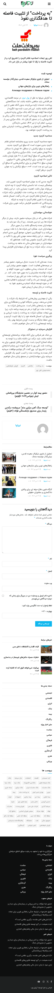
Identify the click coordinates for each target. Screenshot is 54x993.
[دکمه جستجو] (4, 4)
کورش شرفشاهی (12, 366)
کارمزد (23, 366)
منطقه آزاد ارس (35, 816)
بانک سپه (17, 783)
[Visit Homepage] (27, 4)
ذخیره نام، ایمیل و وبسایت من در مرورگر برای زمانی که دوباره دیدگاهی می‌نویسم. (30, 597)
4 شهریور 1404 (35, 469)
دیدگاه (48, 523)
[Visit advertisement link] (27, 378)
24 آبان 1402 (23, 25)
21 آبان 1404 (36, 460)
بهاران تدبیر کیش (38, 792)
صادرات (9, 806)
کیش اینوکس (32, 825)
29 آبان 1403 (35, 496)
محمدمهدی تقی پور (43, 370)
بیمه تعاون (47, 797)
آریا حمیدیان (46, 778)
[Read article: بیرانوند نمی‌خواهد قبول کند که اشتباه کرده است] (46, 670)
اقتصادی (48, 698)
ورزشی (49, 761)
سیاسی (49, 735)
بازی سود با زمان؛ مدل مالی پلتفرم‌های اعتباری (34, 928)
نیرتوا (36, 25)
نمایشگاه (29, 820)
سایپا (12, 802)
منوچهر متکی (46, 820)
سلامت (49, 729)
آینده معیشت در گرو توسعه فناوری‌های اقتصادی (33, 924)
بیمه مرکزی (27, 797)
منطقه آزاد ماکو (8, 816)
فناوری (49, 745)
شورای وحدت (20, 806)
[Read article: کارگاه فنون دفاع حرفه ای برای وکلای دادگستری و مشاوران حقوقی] (9, 493)
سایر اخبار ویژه (46, 724)
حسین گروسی (45, 802)
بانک (50, 708)
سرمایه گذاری (46, 806)
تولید (9, 797)
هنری (50, 756)
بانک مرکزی (19, 788)
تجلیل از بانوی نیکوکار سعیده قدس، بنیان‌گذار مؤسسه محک (26, 80)
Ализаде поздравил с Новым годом (30, 90)
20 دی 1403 (35, 481)
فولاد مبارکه (40, 811)
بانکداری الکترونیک (29, 783)
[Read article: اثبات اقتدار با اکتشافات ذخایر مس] (46, 649)
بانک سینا (8, 783)
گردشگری (48, 750)
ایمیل (49, 571)
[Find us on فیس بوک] (51, 981)
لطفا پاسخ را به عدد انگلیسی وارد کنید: (37, 605)
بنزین (48, 792)
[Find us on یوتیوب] (39, 981)
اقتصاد (36, 778)
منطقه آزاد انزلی (22, 816)
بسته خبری (8, 788)
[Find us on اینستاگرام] (44, 981)
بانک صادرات (46, 788)
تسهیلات (17, 797)
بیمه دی (37, 797)
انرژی (50, 703)
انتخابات (28, 778)
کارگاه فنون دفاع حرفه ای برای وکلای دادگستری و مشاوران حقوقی (36, 491)
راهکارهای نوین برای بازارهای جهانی (33, 86)
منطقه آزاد (47, 816)
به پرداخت (39, 366)
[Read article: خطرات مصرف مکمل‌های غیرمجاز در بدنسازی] (46, 660)
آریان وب (34, 987)
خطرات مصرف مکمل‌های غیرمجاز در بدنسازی (21, 657)
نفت (37, 820)
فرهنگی (49, 740)
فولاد (48, 811)
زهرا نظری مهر (22, 802)
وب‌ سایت (48, 583)
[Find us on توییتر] (48, 981)
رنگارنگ (49, 719)
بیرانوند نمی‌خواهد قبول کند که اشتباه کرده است (22, 669)
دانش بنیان (34, 802)
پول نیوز (25, 98)
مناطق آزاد (12, 811)
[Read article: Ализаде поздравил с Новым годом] (9, 481)
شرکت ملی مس (33, 806)
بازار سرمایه (18, 778)
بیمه (50, 714)
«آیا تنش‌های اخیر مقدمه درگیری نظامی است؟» (33, 919)
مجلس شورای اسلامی (26, 811)
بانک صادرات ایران (32, 788)
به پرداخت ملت (24, 792)
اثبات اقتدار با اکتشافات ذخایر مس (26, 646)
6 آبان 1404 (34, 661)
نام (50, 558)
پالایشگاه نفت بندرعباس (15, 820)
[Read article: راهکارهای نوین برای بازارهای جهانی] (9, 469)
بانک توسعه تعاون (44, 783)
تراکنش (30, 366)
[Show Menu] (49, 4)
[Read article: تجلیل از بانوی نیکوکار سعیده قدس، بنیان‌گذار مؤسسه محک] (9, 457)
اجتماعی (49, 693)
